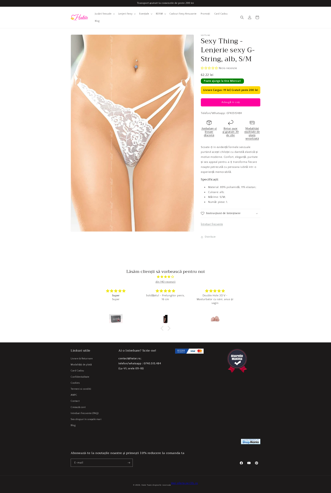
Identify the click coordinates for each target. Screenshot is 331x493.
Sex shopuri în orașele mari (86, 419)
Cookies (75, 383)
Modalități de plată (81, 364)
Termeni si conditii (81, 389)
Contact (75, 401)
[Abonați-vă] (129, 463)
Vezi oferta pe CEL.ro (184, 483)
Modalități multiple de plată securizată (252, 133)
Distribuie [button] (210, 236)
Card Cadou (77, 370)
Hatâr (143, 485)
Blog (73, 425)
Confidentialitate (80, 377)
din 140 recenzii (166, 281)
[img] (165, 276)
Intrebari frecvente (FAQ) (85, 413)
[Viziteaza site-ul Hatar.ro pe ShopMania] (250, 442)
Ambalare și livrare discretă (209, 131)
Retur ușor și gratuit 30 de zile (231, 131)
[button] (104, 13)
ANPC (74, 395)
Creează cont (78, 407)
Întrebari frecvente (212, 224)
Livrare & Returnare (82, 358)
